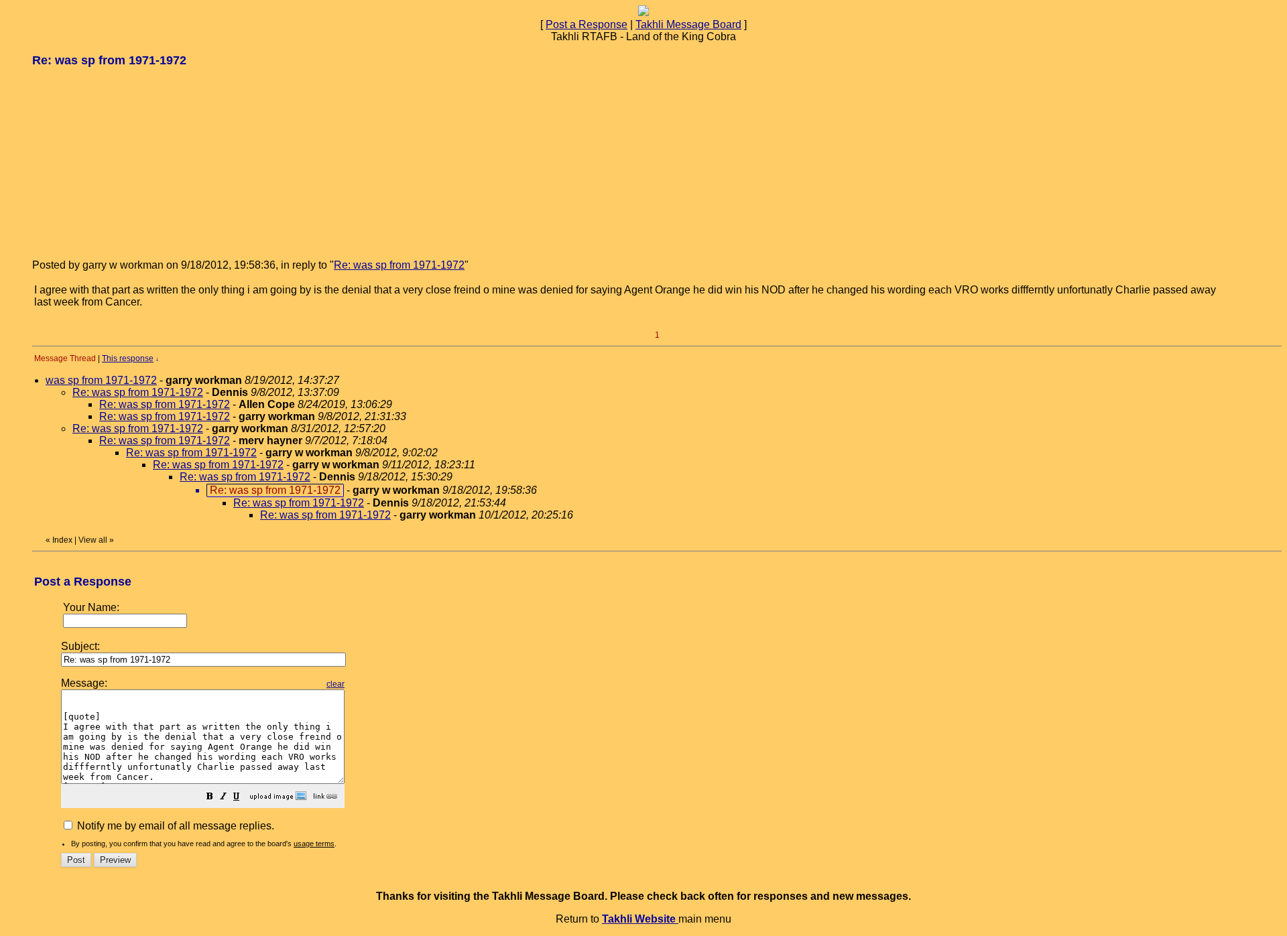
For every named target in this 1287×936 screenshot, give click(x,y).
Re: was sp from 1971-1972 (399, 265)
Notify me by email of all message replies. (174, 825)
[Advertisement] (132, 162)
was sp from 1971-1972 (101, 380)
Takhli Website (640, 919)
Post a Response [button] (586, 24)
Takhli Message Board (688, 24)
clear (335, 684)
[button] (209, 797)
